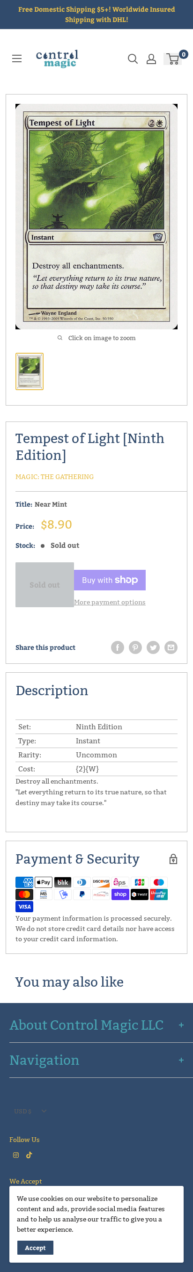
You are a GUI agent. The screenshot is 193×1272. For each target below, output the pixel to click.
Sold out (45, 584)
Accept (35, 1247)
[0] (173, 59)
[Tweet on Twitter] (153, 647)
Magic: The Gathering (54, 476)
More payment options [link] (110, 602)
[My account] (151, 59)
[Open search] (133, 59)
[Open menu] (16, 58)
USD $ (22, 1111)
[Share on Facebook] (117, 647)
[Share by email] (171, 647)
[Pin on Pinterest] (135, 647)
